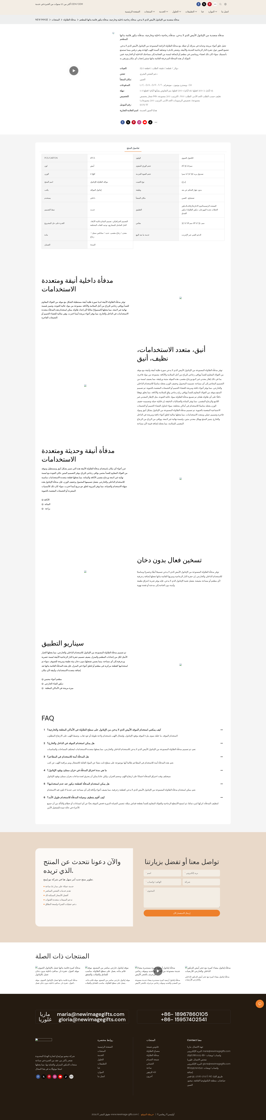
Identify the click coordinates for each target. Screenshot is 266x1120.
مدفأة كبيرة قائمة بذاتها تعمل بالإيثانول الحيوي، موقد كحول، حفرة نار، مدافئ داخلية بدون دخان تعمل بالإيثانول (56, 982)
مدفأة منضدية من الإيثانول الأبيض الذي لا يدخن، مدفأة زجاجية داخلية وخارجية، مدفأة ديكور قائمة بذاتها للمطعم (129, 19)
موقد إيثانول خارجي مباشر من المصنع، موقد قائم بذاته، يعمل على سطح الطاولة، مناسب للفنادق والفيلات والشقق (107, 982)
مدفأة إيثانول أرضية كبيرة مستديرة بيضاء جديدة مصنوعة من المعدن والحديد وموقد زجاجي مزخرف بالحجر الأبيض (158, 981)
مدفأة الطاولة (69, 19)
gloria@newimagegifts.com (92, 1019)
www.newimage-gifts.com (124, 1114)
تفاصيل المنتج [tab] (133, 148)
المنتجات (56, 19)
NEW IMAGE (41, 19)
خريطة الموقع (147, 1114)
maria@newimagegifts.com (90, 1014)
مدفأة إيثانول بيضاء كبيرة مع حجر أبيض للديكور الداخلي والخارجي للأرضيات (207, 978)
